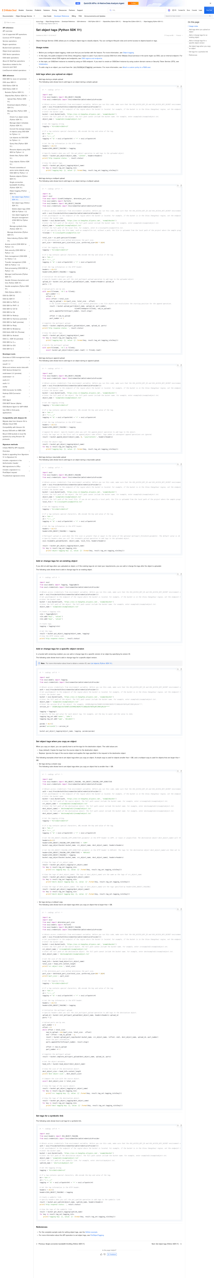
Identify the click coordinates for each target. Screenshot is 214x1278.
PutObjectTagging (97, 1235)
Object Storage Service (24, 16)
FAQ (80, 16)
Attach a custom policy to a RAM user (136, 67)
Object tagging (128, 52)
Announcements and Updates (94, 16)
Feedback (113, 1254)
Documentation (8, 16)
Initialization (43, 64)
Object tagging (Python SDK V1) (153, 21)
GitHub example (91, 1232)
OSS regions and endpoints (92, 58)
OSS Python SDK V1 (94, 21)
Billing (74, 16)
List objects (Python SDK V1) (101, 663)
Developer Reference (61, 16)
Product (178, 35)
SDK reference (81, 21)
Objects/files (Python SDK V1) (112, 21)
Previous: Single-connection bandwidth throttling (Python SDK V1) (62, 1244)
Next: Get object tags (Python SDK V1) (165, 1244)
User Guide (47, 16)
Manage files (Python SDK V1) (132, 21)
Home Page (39, 21)
